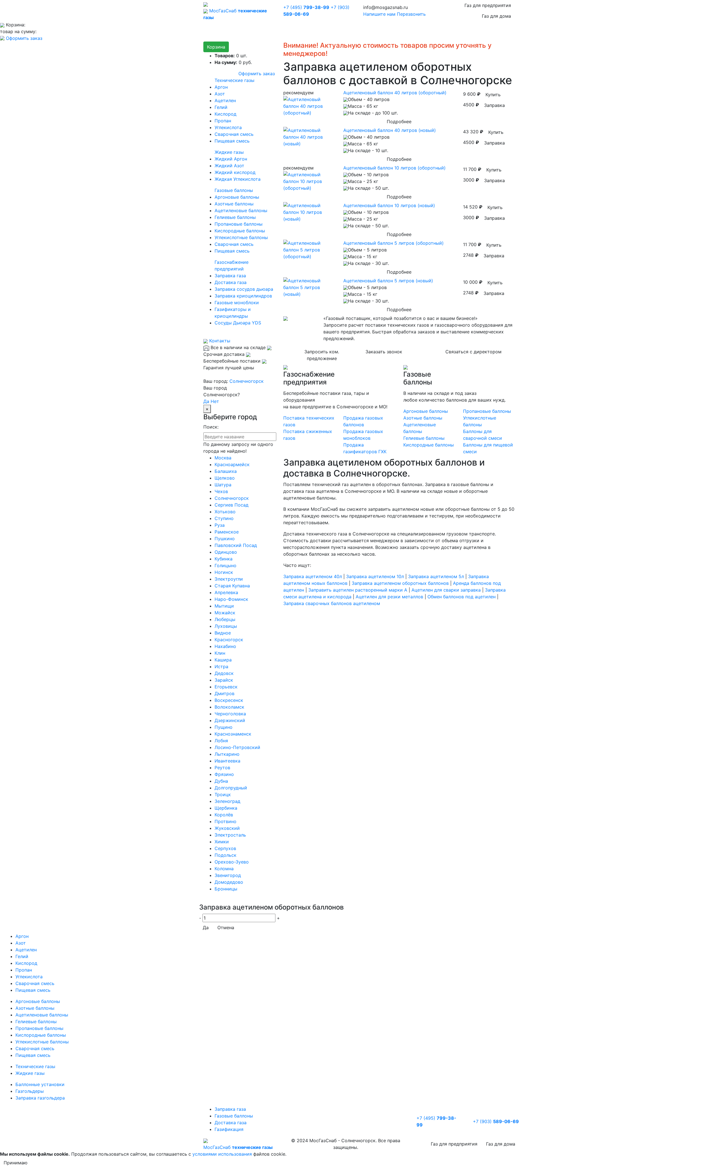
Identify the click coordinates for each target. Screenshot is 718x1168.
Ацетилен (225, 100)
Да (206, 401)
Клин (220, 653)
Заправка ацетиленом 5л (436, 576)
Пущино (224, 727)
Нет (215, 401)
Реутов (222, 767)
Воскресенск (229, 700)
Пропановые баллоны (239, 224)
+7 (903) (496, 1121)
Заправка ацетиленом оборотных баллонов (400, 583)
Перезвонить (411, 14)
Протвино (225, 821)
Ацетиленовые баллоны (241, 210)
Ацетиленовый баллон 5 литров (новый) (388, 280)
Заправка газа (230, 275)
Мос (238, 1147)
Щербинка (226, 808)
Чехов (221, 491)
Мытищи (224, 606)
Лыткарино (227, 754)
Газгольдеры (29, 1091)
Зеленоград (227, 801)
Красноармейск (232, 464)
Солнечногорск (246, 381)
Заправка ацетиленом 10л (375, 576)
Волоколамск (229, 707)
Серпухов (225, 848)
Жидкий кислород (235, 172)
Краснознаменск (233, 734)
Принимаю (15, 1162)
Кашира (223, 660)
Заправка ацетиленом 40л (312, 576)
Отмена (225, 927)
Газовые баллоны (234, 190)
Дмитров (224, 693)
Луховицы (226, 626)
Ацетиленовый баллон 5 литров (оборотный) (393, 243)
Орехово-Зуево (232, 862)
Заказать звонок (383, 351)
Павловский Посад (236, 545)
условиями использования (222, 1154)
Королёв (224, 814)
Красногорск (229, 639)
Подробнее (399, 121)
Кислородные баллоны (240, 230)
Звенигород (228, 875)
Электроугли (229, 579)
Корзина (216, 47)
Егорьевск (226, 687)
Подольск (225, 855)
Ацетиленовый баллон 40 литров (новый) (389, 130)
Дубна (221, 781)
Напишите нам (379, 14)
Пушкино (225, 538)
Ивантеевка (227, 761)
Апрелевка (226, 592)
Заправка (494, 105)
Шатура (223, 484)
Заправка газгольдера (40, 1098)
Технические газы (234, 80)
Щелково (225, 478)
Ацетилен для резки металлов (389, 596)
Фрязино (224, 774)
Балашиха (226, 471)
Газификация (229, 1129)
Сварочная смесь (234, 134)
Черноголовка (230, 713)
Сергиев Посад (231, 505)
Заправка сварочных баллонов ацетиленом (331, 603)
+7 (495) (306, 7)
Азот (220, 94)
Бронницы (226, 889)
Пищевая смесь (232, 141)
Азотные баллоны (234, 204)
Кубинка (224, 559)
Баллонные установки (40, 1084)
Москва (223, 458)
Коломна (224, 868)
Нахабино (225, 646)
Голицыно (225, 565)
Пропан (223, 120)
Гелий (221, 107)
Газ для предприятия (487, 5)
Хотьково (225, 511)
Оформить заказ (24, 38)
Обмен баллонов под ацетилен (461, 596)
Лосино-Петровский (237, 747)
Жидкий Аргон (231, 159)
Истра (221, 666)
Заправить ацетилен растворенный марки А (357, 590)
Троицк (223, 794)
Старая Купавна (232, 585)
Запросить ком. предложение (321, 355)
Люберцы (225, 619)
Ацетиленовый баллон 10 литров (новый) (389, 205)
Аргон (221, 87)
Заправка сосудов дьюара (244, 289)
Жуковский (227, 828)
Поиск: (210, 427)
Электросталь (230, 835)
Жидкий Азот (229, 165)
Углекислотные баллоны (241, 237)
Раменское (227, 532)
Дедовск (224, 673)
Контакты (219, 340)
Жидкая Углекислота (238, 179)
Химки (222, 841)
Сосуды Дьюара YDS (238, 323)
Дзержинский (230, 720)
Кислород (225, 114)
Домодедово (229, 882)
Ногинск (224, 572)
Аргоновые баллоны (237, 197)
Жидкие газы (229, 152)
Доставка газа (231, 282)
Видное (223, 633)
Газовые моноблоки (237, 302)
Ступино (224, 518)
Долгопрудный (231, 788)
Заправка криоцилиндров (243, 296)
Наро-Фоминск (231, 599)
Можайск (225, 612)
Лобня (221, 740)
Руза (220, 525)
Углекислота (228, 127)
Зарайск (224, 680)
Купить (493, 94)
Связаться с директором (473, 351)
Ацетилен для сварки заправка (446, 590)
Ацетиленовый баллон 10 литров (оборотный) (394, 168)
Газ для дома (496, 16)
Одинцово (226, 552)
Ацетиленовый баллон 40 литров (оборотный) (395, 92)
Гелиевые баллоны (235, 217)
